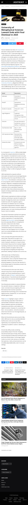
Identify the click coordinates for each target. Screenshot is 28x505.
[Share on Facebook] (5, 43)
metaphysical (20, 50)
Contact (3, 484)
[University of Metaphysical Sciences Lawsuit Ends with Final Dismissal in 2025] (14, 15)
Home (2, 480)
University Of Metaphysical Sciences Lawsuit (11, 357)
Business (4, 24)
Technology (21, 498)
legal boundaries (10, 220)
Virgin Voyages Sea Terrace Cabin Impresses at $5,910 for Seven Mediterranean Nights (13, 443)
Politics (10, 499)
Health (19, 499)
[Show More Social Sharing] (25, 43)
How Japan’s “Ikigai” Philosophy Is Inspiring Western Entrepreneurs (7, 371)
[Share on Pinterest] (20, 43)
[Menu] (2, 2)
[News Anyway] (14, 2)
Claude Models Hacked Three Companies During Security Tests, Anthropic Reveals (12, 421)
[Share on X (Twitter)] (12, 43)
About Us (3, 482)
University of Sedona (6, 83)
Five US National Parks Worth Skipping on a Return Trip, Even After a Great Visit (13, 399)
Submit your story (5, 487)
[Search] (26, 2)
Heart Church (4, 180)
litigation (13, 275)
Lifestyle (15, 499)
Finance (10, 498)
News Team (7, 38)
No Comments (5, 39)
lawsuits (7, 299)
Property (5, 499)
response (12, 152)
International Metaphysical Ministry (10, 66)
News (6, 498)
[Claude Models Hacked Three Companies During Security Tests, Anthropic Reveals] (14, 411)
